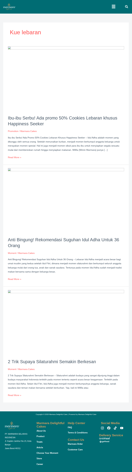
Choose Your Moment (47, 453)
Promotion (13, 131)
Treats (39, 442)
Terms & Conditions (78, 432)
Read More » (14, 157)
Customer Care (75, 449)
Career (40, 464)
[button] (113, 6)
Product (40, 436)
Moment (12, 253)
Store (39, 458)
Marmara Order (75, 444)
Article (40, 447)
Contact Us (76, 439)
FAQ (70, 427)
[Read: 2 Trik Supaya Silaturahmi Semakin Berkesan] (66, 322)
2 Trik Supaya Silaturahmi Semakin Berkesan (52, 361)
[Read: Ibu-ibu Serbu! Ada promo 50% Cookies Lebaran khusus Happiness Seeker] (66, 79)
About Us (41, 431)
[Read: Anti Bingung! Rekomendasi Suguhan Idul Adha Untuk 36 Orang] (66, 201)
